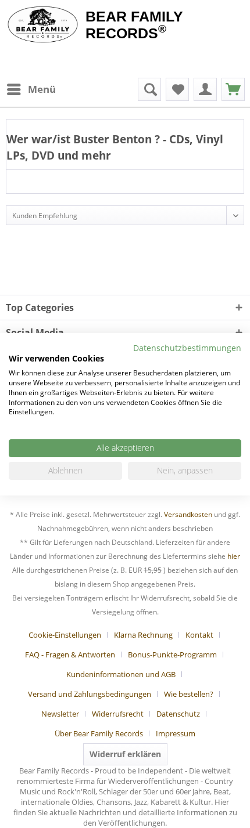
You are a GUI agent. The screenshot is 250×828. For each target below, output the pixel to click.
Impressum (175, 733)
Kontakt (199, 635)
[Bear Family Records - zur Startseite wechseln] (43, 24)
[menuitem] (31, 89)
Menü (42, 89)
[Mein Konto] (205, 89)
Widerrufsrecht (118, 713)
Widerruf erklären (125, 754)
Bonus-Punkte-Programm (172, 654)
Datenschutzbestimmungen (187, 347)
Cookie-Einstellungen (64, 635)
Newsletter (60, 713)
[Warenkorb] (233, 89)
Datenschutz (178, 713)
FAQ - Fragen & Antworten (70, 654)
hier (233, 556)
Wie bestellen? (188, 694)
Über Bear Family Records (99, 733)
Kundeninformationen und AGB (121, 674)
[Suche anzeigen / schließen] (149, 89)
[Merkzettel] (177, 89)
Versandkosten (188, 514)
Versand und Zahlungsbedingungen (89, 694)
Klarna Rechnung (143, 635)
